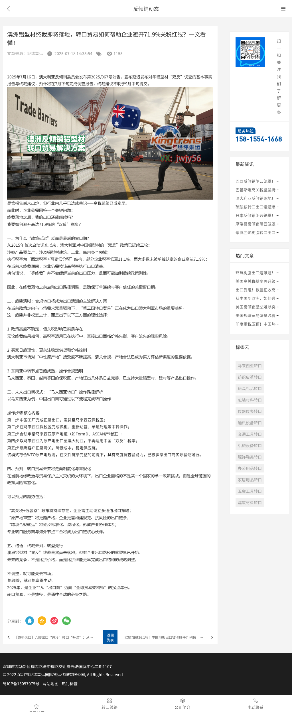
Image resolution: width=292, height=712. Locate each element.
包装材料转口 (250, 400)
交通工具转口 (250, 434)
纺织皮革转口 (250, 377)
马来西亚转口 (250, 365)
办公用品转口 (250, 468)
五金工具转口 (250, 491)
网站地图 (50, 683)
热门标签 (70, 683)
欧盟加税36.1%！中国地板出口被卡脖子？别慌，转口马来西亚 (171, 637)
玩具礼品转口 (250, 388)
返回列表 (110, 637)
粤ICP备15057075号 (21, 683)
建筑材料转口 (250, 502)
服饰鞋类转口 (250, 457)
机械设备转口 (250, 445)
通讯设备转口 (250, 422)
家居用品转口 (250, 479)
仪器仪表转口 (250, 411)
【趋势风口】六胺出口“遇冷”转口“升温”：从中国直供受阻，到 (55, 637)
